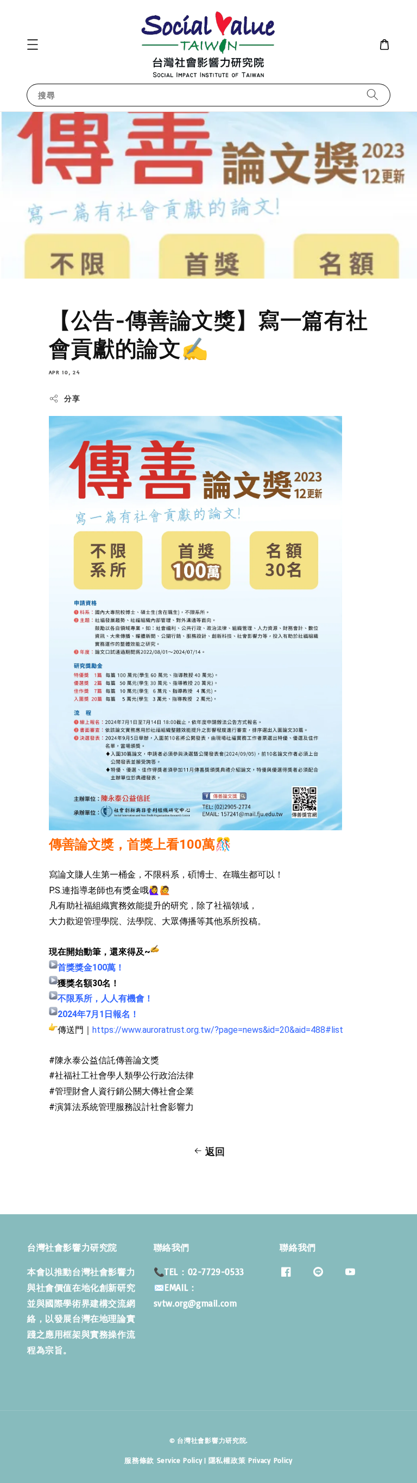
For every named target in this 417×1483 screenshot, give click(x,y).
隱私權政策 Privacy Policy (250, 1460)
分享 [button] (72, 398)
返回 (215, 1151)
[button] (33, 44)
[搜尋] (372, 94)
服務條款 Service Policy (163, 1460)
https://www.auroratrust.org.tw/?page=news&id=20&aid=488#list (217, 1030)
